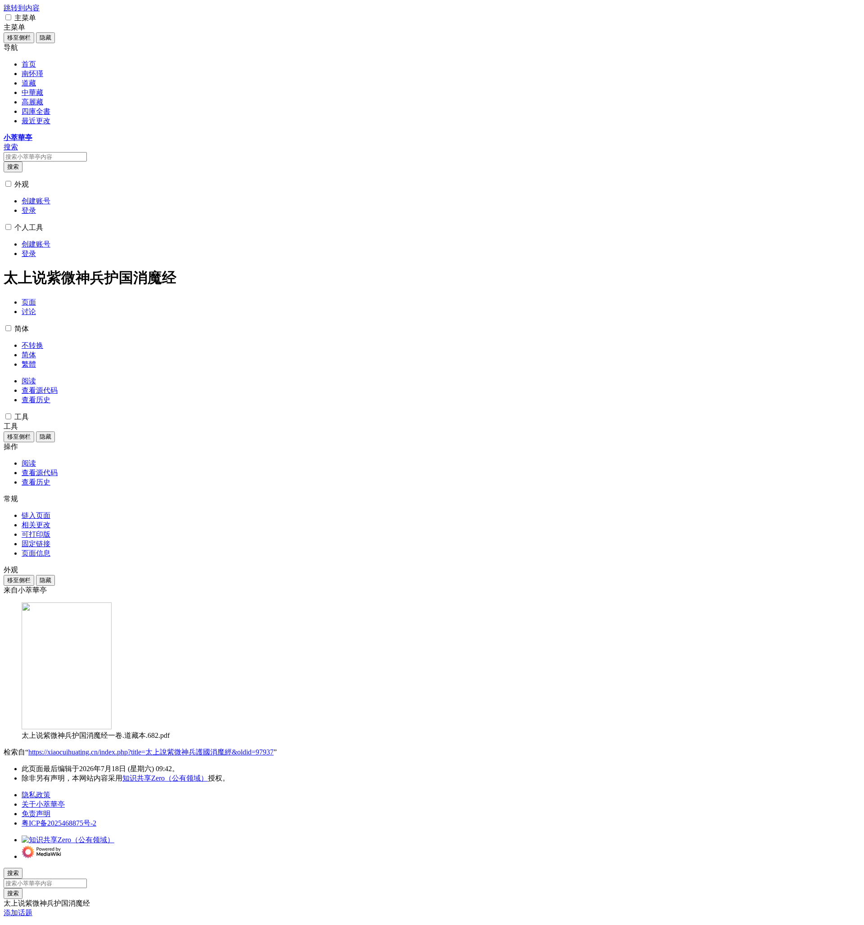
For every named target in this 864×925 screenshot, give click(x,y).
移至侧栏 (19, 37)
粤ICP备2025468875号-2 (59, 823)
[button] (8, 17)
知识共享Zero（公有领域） (165, 778)
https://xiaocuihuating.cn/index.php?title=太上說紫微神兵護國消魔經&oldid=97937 (151, 752)
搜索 (13, 166)
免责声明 (36, 813)
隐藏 (45, 37)
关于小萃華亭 (43, 804)
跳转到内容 (22, 8)
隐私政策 (36, 795)
